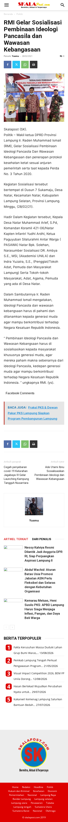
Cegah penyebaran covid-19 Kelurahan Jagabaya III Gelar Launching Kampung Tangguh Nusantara (16, 475)
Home (15, 787)
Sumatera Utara (43, 806)
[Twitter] (16, 64)
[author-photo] (34, 515)
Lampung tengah (22, 806)
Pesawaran (36, 802)
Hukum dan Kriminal (18, 791)
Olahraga (51, 810)
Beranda (8, 14)
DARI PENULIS (41, 539)
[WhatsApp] (25, 64)
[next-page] (12, 627)
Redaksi (26, 787)
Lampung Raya (48, 795)
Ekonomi (52, 791)
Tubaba (50, 802)
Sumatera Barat (20, 810)
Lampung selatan (43, 799)
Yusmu (15, 56)
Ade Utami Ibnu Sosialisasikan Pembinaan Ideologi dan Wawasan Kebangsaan (49, 473)
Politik (19, 14)
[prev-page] (6, 627)
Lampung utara (19, 802)
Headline (38, 787)
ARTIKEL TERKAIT (16, 539)
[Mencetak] (33, 64)
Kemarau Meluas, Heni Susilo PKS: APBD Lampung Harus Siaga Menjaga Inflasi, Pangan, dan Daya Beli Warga (44, 609)
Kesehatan (38, 791)
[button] (6, 5)
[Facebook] (7, 64)
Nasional (32, 795)
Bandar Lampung (22, 799)
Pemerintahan (16, 795)
